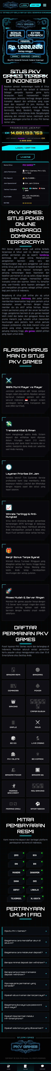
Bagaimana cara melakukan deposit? (24, 952)
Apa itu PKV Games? (15, 931)
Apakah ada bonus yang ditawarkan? (24, 1028)
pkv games (30, 331)
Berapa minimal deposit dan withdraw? (25, 962)
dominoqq (26, 298)
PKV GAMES (28, 165)
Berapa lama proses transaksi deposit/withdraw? (20, 973)
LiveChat (25, 157)
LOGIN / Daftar (25, 148)
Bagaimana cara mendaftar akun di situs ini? (22, 941)
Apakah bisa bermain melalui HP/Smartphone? (19, 1017)
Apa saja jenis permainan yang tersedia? (20, 984)
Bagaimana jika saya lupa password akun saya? (23, 1006)
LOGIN (24, 5)
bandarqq (44, 255)
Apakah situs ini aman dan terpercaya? (25, 995)
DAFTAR (35, 5)
